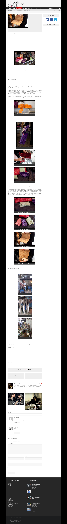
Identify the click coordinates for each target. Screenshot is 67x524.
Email (26, 456)
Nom (9, 456)
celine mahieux (10, 364)
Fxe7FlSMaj (9, 483)
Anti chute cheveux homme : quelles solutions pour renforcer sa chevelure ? (36, 485)
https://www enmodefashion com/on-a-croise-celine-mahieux (17, 365)
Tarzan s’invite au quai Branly (16, 376)
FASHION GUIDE (23, 35)
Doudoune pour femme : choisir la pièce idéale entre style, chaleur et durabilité (36, 497)
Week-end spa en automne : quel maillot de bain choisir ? (25, 10)
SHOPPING (45, 8)
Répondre (17, 422)
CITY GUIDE (40, 8)
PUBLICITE (59, 10)
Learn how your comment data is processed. (25, 476)
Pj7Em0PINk (9, 488)
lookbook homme (10, 500)
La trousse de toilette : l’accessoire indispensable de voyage (36, 504)
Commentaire (10, 443)
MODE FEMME (18, 8)
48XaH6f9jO (9, 485)
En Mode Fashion (11, 35)
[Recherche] (57, 8)
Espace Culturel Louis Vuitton (33, 376)
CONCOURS (51, 8)
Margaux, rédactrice (34, 487)
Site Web (9, 462)
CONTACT (55, 10)
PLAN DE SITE (47, 522)
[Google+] (41, 383)
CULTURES (35, 8)
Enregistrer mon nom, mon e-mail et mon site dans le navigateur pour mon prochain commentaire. (24, 469)
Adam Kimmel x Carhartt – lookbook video (33, 406)
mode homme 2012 (10, 504)
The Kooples (16, 401)
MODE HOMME (11, 8)
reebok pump (9, 502)
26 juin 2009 (16, 418)
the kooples (9, 499)
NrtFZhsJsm (9, 489)
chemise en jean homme (11, 506)
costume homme (10, 505)
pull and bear (9, 498)
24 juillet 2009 (16, 428)
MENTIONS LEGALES (43, 522)
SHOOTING (30, 8)
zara (8, 507)
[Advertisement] (24, 44)
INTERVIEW (25, 8)
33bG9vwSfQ (9, 484)
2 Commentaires (29, 35)
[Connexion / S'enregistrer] (59, 8)
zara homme (9, 501)
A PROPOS (52, 10)
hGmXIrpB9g (9, 486)
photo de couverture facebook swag (13, 503)
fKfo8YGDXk (9, 487)
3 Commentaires (16, 403)
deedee (16, 427)
